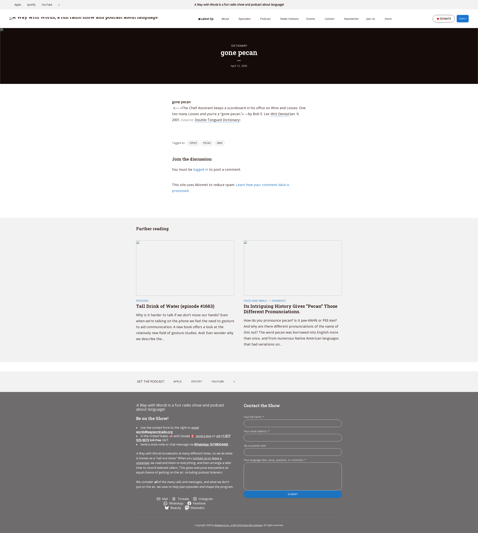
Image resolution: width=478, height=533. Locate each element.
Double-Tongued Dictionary (217, 120)
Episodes (245, 19)
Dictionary (239, 45)
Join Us (370, 19)
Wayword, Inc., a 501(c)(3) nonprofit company (239, 525)
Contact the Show (262, 405)
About (225, 19)
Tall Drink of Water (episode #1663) (175, 306)
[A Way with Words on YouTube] (467, 4)
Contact (330, 19)
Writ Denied (279, 114)
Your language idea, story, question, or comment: (275, 460)
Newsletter (351, 19)
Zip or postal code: (255, 445)
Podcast (265, 19)
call (218, 436)
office (193, 143)
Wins (219, 143)
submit (293, 494)
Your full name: (254, 417)
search (462, 18)
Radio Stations (289, 19)
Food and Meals (255, 300)
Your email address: (257, 431)
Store (388, 19)
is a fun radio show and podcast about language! (239, 5)
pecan (206, 143)
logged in (200, 169)
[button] (206, 18)
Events (310, 19)
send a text (203, 436)
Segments (279, 300)
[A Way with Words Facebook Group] (462, 4)
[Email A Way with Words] (452, 4)
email (167, 430)
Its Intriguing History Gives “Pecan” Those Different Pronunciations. (290, 309)
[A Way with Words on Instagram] (457, 4)
